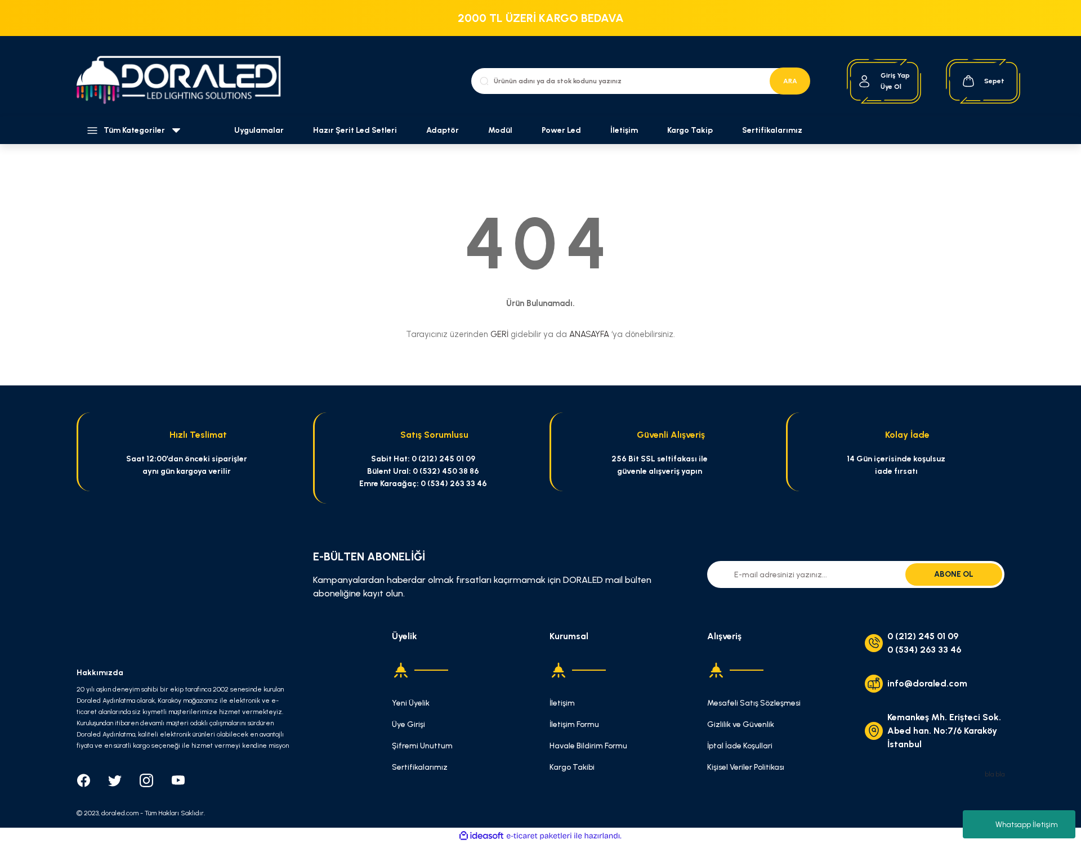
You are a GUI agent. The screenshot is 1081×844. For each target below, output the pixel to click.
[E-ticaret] (539, 836)
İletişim (624, 130)
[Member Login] (864, 81)
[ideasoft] (481, 835)
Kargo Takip (690, 130)
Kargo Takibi (572, 767)
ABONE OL (953, 574)
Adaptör (442, 130)
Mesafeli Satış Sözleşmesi (754, 703)
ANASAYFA (589, 334)
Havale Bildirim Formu (588, 746)
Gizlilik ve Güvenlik (740, 724)
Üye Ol (891, 87)
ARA (790, 81)
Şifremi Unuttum (422, 746)
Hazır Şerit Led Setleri (355, 130)
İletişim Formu (574, 724)
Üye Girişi (408, 724)
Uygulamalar (259, 130)
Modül (500, 130)
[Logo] (185, 81)
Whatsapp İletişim (1026, 824)
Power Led (561, 130)
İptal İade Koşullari (739, 746)
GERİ (499, 334)
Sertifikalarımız (772, 130)
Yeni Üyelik (411, 703)
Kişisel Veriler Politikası (745, 767)
